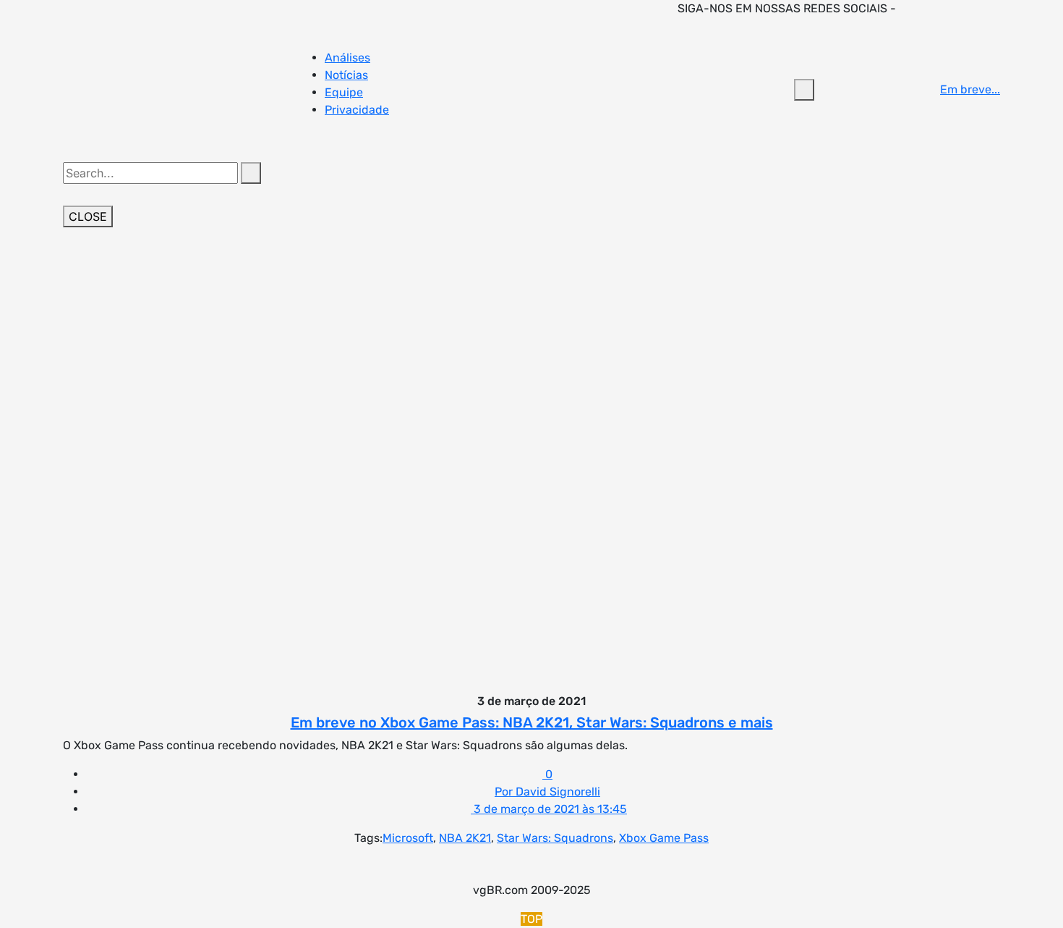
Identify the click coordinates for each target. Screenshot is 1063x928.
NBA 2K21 (465, 838)
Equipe (344, 92)
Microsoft (408, 838)
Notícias (346, 75)
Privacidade (357, 110)
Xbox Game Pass (664, 838)
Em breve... (970, 89)
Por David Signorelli (547, 791)
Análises (347, 57)
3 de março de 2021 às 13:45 (549, 809)
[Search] (251, 173)
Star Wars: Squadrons (555, 838)
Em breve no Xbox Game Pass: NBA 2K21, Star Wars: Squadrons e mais (532, 722)
